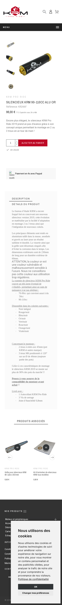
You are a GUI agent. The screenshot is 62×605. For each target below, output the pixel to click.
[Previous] (9, 457)
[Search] (44, 11)
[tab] (21, 198)
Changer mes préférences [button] (35, 593)
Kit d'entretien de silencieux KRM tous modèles (44, 473)
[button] (17, 447)
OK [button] (35, 586)
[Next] (52, 457)
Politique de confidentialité (33, 579)
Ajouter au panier (33, 142)
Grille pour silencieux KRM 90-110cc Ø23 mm (15, 473)
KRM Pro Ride (16, 97)
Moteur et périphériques (16, 519)
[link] (33, 579)
